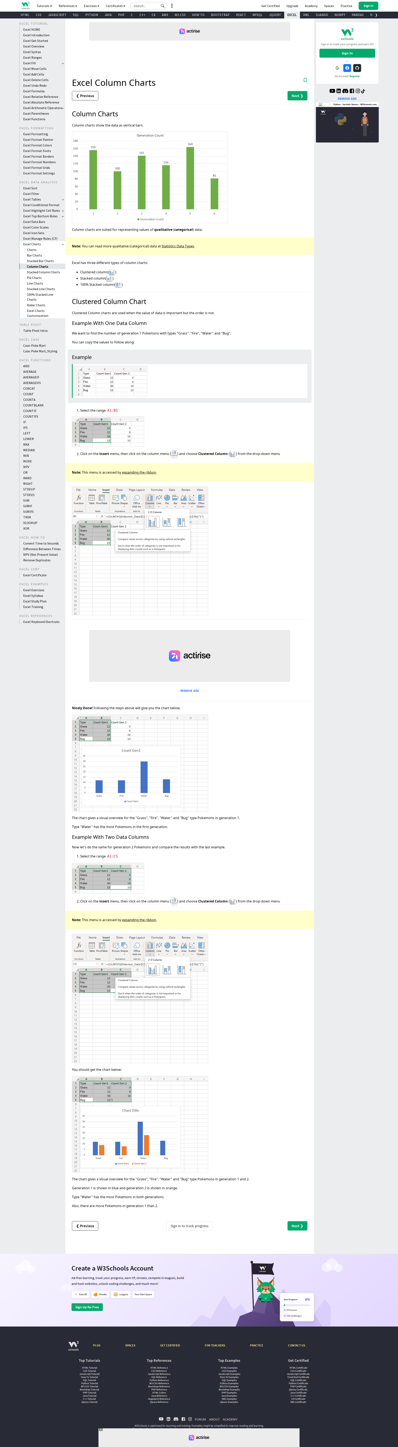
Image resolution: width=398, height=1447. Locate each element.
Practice (346, 6)
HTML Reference (159, 1367)
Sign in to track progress (190, 1225)
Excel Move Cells (34, 69)
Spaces (329, 6)
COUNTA (29, 400)
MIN (26, 456)
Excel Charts (32, 244)
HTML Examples (229, 1367)
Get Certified (270, 6)
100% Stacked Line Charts (40, 297)
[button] (162, 5)
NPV (26, 467)
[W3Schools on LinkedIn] (338, 91)
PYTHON (91, 15)
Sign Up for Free (87, 1307)
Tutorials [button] (43, 6)
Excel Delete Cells (36, 80)
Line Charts (35, 283)
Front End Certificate (298, 1377)
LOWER (28, 439)
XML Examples (229, 1398)
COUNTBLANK (33, 405)
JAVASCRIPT (57, 15)
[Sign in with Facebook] (347, 68)
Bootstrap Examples (229, 1389)
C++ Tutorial (89, 1398)
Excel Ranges (32, 57)
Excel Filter (31, 194)
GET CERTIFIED (170, 1345)
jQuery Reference (159, 1401)
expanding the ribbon (139, 472)
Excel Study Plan (34, 601)
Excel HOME (31, 29)
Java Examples (229, 1395)
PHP (121, 15)
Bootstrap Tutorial (89, 1389)
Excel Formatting (35, 134)
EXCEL (292, 15)
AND (26, 366)
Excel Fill (29, 63)
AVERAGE (29, 372)
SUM (26, 500)
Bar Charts (34, 255)
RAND (27, 478)
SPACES (130, 1345)
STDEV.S (29, 495)
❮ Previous (85, 95)
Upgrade (292, 6)
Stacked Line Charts (41, 289)
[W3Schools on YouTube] (332, 91)
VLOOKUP (30, 523)
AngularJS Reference (159, 1398)
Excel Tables (32, 199)
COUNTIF (29, 411)
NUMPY (340, 15)
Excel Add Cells (33, 74)
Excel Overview (33, 46)
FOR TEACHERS (215, 1345)
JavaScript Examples (229, 1373)
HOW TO (198, 15)
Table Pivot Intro (35, 330)
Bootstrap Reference (159, 1386)
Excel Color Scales (36, 227)
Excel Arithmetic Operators (42, 108)
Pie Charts (34, 278)
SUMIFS (28, 511)
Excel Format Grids (36, 167)
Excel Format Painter (38, 139)
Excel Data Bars (34, 222)
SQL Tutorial (89, 1380)
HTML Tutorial (89, 1367)
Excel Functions (34, 119)
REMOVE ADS (189, 691)
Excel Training (33, 607)
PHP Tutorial (89, 1392)
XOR (26, 528)
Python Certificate (298, 1383)
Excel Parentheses (36, 113)
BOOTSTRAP (220, 15)
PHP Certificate (298, 1386)
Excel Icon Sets (33, 233)
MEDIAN (29, 450)
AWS (165, 15)
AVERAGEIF (31, 377)
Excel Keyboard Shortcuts (41, 622)
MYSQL (257, 15)
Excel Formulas (34, 91)
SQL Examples (229, 1380)
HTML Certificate (298, 1367)
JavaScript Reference (159, 1373)
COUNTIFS (30, 416)
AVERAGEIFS (32, 383)
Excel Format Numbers (39, 162)
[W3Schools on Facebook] (351, 91)
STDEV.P (29, 489)
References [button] (67, 6)
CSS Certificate (298, 1370)
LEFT (26, 433)
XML (306, 15)
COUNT (28, 394)
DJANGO (322, 15)
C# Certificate (298, 1398)
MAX (26, 444)
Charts (31, 250)
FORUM (200, 1419)
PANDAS (358, 15)
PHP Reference (159, 1389)
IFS (25, 428)
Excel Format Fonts (37, 151)
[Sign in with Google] (337, 68)
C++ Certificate (298, 1395)
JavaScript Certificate (298, 1373)
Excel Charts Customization (37, 313)
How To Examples (229, 1377)
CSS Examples (229, 1370)
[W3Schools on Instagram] (357, 91)
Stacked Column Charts (43, 272)
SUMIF (27, 506)
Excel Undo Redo (35, 85)
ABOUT (214, 1419)
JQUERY (275, 15)
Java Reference (159, 1395)
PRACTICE (256, 1345)
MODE (27, 461)
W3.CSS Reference (159, 1383)
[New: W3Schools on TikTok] (363, 91)
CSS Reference (159, 1370)
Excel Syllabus (33, 595)
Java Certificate (298, 1392)
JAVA (108, 15)
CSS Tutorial (89, 1370)
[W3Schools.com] (73, 1348)
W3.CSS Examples (229, 1386)
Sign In (347, 53)
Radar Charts (36, 305)
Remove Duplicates (37, 560)
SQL (76, 15)
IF (24, 422)
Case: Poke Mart (34, 345)
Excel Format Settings (39, 173)
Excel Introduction (36, 35)
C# (153, 15)
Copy (301, 368)
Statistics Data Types (178, 246)
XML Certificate (298, 1401)
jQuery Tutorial (89, 1401)
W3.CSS (180, 15)
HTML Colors (159, 1392)
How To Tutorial (89, 1377)
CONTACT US (296, 1345)
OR (25, 472)
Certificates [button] (114, 6)
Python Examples (229, 1383)
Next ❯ (297, 95)
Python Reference (159, 1380)
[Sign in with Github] (357, 68)
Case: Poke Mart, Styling (40, 351)
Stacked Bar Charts (40, 261)
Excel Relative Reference (40, 97)
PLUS (96, 1345)
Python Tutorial (89, 1383)
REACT (241, 15)
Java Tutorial (89, 1395)
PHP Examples (229, 1392)
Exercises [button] (90, 6)
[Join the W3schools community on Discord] (345, 91)
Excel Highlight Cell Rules (41, 210)
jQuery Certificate (298, 1389)
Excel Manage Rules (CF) (40, 238)
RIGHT (28, 484)
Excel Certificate (35, 575)
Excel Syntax (32, 52)
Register (354, 76)
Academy (311, 6)
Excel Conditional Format (41, 205)
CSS (39, 15)
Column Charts (37, 266)
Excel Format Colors (37, 145)
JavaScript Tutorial (89, 1373)
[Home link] (25, 5)
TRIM (27, 517)
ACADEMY (230, 1419)
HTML (25, 15)
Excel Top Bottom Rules (40, 216)
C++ (142, 15)
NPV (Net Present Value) (40, 554)
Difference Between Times (42, 549)
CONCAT (29, 388)
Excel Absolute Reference (41, 102)
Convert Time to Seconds (41, 543)
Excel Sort (30, 188)
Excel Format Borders (38, 156)
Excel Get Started (35, 41)
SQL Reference (159, 1377)
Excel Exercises (33, 590)
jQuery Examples (229, 1401)
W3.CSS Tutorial (89, 1386)
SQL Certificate (298, 1380)
